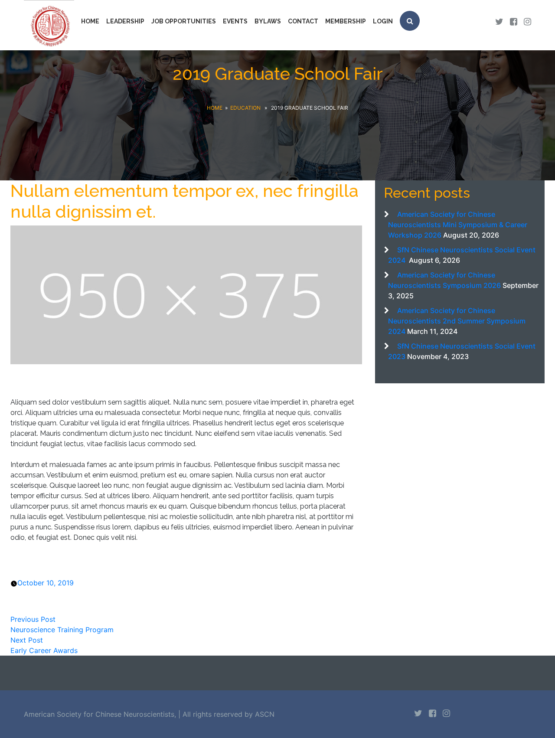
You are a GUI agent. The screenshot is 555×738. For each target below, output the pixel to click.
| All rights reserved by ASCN (226, 714)
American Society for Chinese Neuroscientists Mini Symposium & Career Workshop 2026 (457, 224)
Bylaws (268, 21)
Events (235, 21)
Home (90, 21)
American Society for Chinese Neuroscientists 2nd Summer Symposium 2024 (457, 321)
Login (383, 21)
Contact (303, 21)
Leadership (125, 21)
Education (245, 107)
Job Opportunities (183, 21)
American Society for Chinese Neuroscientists (99, 714)
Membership (345, 21)
